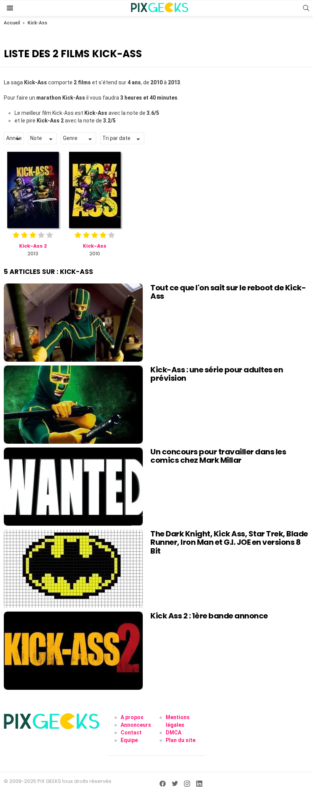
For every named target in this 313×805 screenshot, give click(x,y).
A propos (132, 717)
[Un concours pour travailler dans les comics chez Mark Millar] (73, 487)
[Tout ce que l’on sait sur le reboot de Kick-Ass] (73, 322)
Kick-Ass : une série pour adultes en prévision (216, 374)
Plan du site (180, 740)
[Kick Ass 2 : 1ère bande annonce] (73, 651)
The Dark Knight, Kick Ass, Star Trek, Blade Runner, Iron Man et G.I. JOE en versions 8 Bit (229, 542)
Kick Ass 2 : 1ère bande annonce (209, 615)
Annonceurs (136, 725)
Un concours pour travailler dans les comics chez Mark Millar (218, 456)
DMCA (173, 732)
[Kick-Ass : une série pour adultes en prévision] (73, 404)
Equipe (129, 740)
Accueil (12, 23)
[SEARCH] (306, 8)
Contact (131, 732)
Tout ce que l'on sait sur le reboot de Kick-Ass (228, 292)
